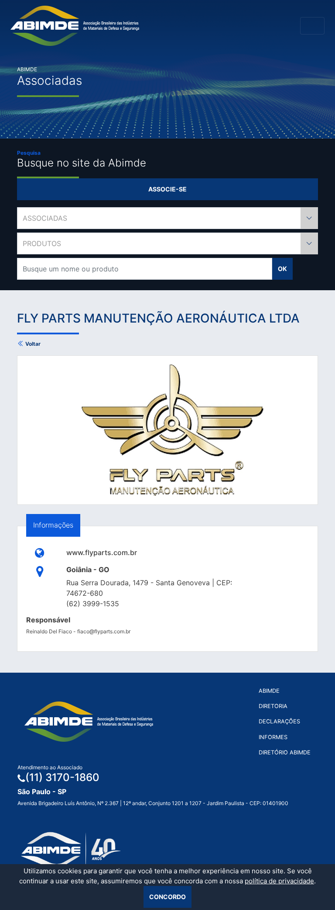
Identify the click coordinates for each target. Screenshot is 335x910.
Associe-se (167, 189)
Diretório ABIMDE (285, 752)
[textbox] (167, 218)
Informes (273, 737)
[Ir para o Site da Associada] (39, 552)
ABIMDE (269, 691)
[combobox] (167, 218)
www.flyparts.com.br (101, 552)
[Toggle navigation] (312, 26)
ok (282, 268)
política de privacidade (279, 881)
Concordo (167, 896)
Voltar (32, 343)
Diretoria (273, 706)
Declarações (279, 721)
